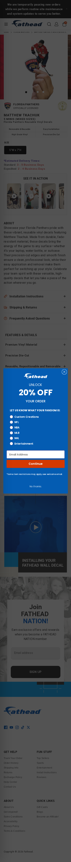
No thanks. (35, 486)
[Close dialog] (64, 372)
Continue (35, 464)
